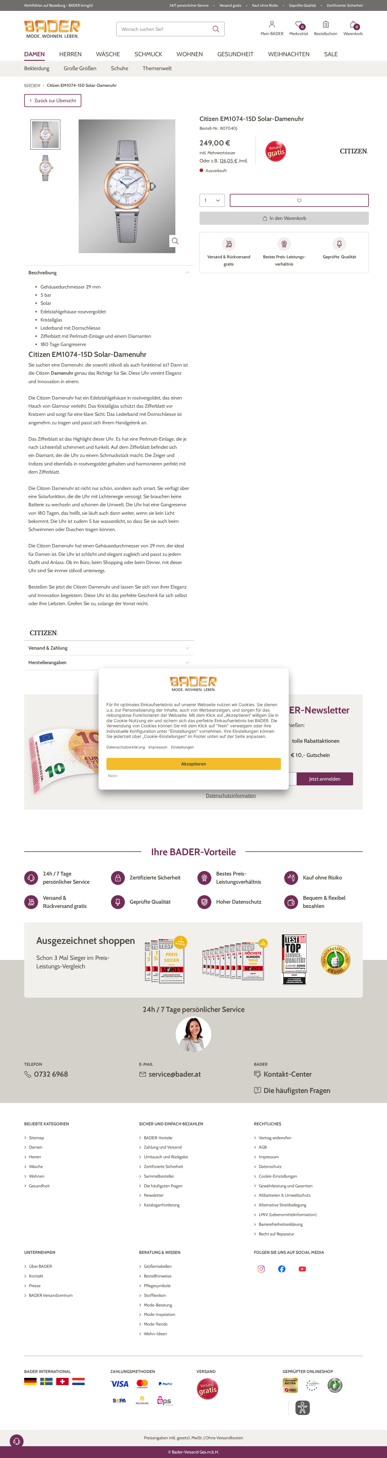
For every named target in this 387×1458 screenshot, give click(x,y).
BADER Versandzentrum (51, 1295)
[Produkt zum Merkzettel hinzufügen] (299, 200)
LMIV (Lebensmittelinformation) (288, 1214)
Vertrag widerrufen (275, 1137)
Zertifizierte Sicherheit (163, 1166)
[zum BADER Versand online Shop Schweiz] (62, 1381)
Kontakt (36, 1276)
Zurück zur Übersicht (55, 100)
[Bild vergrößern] (175, 241)
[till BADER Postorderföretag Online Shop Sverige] (46, 1381)
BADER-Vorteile (158, 1137)
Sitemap (36, 1137)
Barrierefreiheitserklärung (281, 1224)
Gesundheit (39, 1186)
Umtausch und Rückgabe (166, 1157)
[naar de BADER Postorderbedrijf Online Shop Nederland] (78, 1381)
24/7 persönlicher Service (189, 5)
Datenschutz (270, 1166)
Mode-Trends (155, 1324)
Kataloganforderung (162, 1205)
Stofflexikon (155, 1295)
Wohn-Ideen (155, 1333)
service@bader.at (175, 1074)
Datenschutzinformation (231, 795)
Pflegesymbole (157, 1285)
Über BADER (40, 1266)
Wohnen (36, 1176)
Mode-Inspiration (159, 1314)
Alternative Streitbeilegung (282, 1205)
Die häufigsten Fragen (163, 1186)
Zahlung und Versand (163, 1147)
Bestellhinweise (157, 1276)
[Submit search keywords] (216, 29)
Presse (35, 1285)
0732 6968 (51, 1074)
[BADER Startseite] (52, 29)
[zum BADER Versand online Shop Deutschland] (30, 1381)
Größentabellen (158, 1266)
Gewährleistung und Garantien (286, 1186)
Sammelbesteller (159, 1176)
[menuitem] (34, 54)
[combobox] (170, 29)
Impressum (269, 1157)
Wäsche (36, 1166)
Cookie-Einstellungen (278, 1176)
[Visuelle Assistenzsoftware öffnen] (299, 1407)
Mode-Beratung (158, 1305)
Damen (35, 1147)
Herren (35, 1157)
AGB (263, 1147)
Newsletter (153, 1195)
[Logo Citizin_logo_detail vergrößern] (354, 151)
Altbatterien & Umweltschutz (285, 1195)
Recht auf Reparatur (276, 1234)
